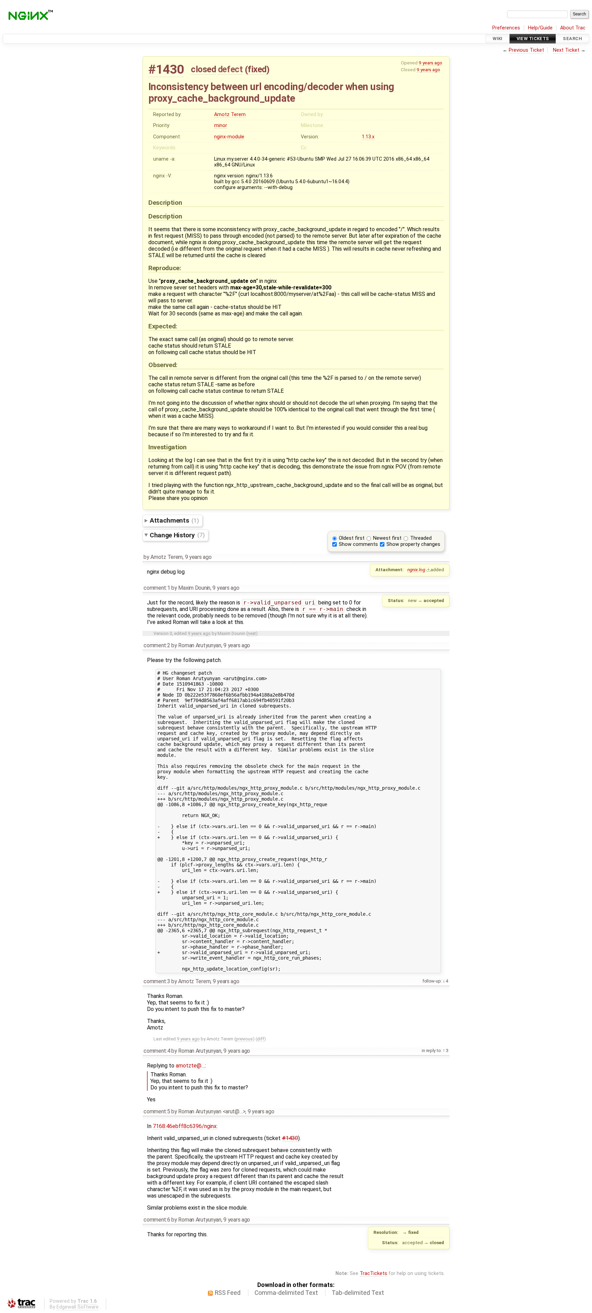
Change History (177, 535)
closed (203, 69)
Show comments (358, 544)
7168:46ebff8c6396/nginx (185, 1126)
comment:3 (157, 981)
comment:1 (157, 588)
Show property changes (413, 544)
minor (220, 125)
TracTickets (373, 1273)
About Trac (572, 28)
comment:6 (157, 1219)
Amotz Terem (230, 114)
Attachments (174, 520)
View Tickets (533, 38)
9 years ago (430, 62)
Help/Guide (540, 28)
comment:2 (157, 645)
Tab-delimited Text (358, 1292)
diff (260, 1038)
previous (244, 1038)
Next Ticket (566, 50)
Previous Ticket (526, 50)
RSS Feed (228, 1292)
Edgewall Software (78, 1307)
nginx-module (229, 137)
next (252, 633)
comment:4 (157, 1051)
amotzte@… (190, 1065)
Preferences (506, 28)
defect (230, 69)
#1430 (166, 69)
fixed (257, 69)
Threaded (421, 538)
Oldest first (352, 538)
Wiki (498, 38)
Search (572, 38)
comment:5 (157, 1111)
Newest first (387, 538)
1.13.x (368, 137)
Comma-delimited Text (286, 1292)
